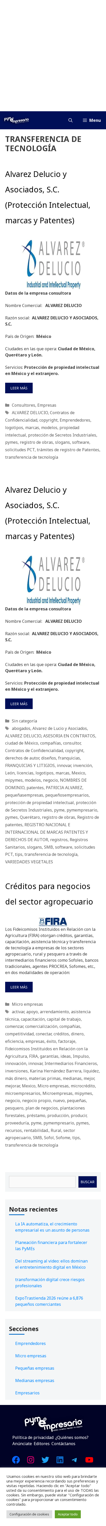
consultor (72, 743)
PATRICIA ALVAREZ (64, 787)
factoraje (66, 1041)
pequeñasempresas (24, 795)
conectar (43, 1034)
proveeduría (17, 1123)
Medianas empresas (34, 1380)
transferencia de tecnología (31, 457)
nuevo (59, 1100)
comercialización (41, 1026)
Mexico (78, 773)
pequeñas (76, 1100)
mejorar (12, 1086)
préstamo (36, 1115)
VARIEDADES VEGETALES (29, 862)
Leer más (19, 388)
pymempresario (82, 810)
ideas (65, 1056)
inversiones (16, 1071)
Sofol (49, 1137)
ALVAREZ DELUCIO (30, 412)
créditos (61, 1034)
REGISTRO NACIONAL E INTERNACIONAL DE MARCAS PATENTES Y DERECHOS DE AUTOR (46, 832)
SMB (48, 847)
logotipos (14, 427)
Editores (42, 1443)
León (10, 773)
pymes (11, 442)
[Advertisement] (53, 56)
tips (18, 854)
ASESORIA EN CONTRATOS (69, 736)
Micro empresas (27, 1004)
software (80, 442)
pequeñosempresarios (67, 795)
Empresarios (27, 1393)
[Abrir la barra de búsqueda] (70, 120)
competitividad (19, 1034)
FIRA (33, 1056)
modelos (49, 427)
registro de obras (36, 442)
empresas (35, 1041)
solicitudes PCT (20, 450)
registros (59, 839)
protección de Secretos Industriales (62, 435)
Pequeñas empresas (34, 1368)
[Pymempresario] (16, 120)
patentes (35, 787)
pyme (59, 810)
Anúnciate (22, 1443)
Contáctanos (63, 1443)
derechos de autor (22, 758)
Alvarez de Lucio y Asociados (59, 728)
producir (78, 1115)
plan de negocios (41, 1108)
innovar (64, 765)
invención (82, 765)
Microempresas (57, 1093)
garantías (49, 1056)
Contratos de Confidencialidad (34, 750)
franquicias (69, 758)
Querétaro (30, 817)
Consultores (23, 405)
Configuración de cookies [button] (29, 1514)
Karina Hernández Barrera (55, 1071)
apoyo (32, 1012)
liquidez (91, 1071)
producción (58, 1115)
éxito (51, 1041)
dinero (77, 1034)
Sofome (63, 1137)
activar (18, 1012)
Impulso (81, 1056)
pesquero (14, 1108)
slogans (62, 442)
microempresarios (22, 1093)
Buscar (87, 1181)
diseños (48, 758)
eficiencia (14, 1041)
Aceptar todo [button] (68, 1514)
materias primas (45, 1078)
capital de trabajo (64, 1019)
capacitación (33, 1019)
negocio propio (36, 1100)
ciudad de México (21, 743)
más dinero (16, 1078)
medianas (72, 1078)
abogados (21, 728)
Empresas (46, 405)
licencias (25, 773)
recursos (13, 1130)
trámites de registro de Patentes (68, 450)
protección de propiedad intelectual (39, 802)
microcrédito (83, 1086)
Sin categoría (24, 721)
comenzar (14, 1026)
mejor (89, 1078)
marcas (32, 427)
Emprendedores (75, 420)
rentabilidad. (36, 1130)
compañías (50, 743)
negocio (50, 780)
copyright (48, 420)
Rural (56, 1130)
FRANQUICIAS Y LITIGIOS (30, 765)
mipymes (14, 780)
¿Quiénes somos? (72, 1437)
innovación (15, 1063)
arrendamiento (54, 1012)
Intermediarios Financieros (71, 1063)
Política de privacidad (33, 1437)
